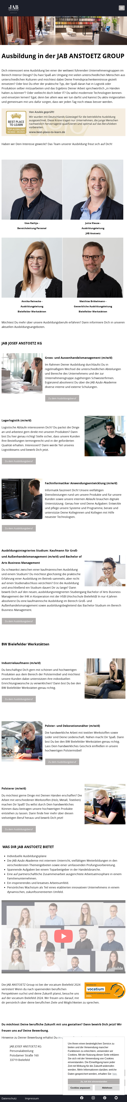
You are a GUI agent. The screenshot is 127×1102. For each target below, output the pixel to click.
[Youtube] (116, 1098)
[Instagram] (93, 1098)
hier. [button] (114, 1074)
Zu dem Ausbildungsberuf (62, 398)
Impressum (32, 1098)
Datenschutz (9, 1098)
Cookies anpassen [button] (80, 1087)
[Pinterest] (105, 1098)
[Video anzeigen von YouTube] (63, 936)
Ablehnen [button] (107, 1087)
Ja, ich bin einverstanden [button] (93, 1081)
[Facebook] (82, 1098)
